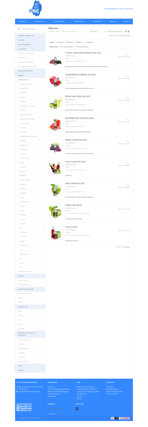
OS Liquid (22, 189)
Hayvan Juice (23, 149)
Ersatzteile (21, 344)
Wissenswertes (79, 21)
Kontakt (126, 21)
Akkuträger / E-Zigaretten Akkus (27, 66)
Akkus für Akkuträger (24, 340)
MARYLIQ (22, 171)
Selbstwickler (23, 307)
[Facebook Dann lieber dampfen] (77, 409)
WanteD (22, 263)
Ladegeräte (21, 353)
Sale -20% (21, 40)
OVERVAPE (23, 193)
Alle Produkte (39, 21)
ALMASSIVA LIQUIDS (26, 84)
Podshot (22, 210)
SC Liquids (23, 223)
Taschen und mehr (23, 361)
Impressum (51, 387)
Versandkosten (126, 247)
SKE (21, 228)
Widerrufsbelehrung (54, 394)
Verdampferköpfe (23, 348)
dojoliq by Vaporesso (26, 114)
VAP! (21, 250)
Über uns (113, 21)
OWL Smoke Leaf (25, 202)
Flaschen (20, 302)
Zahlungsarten (52, 396)
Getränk (69, 42)
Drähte (20, 311)
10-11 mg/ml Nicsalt (67, 47)
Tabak (20, 366)
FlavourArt (23, 128)
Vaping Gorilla (24, 254)
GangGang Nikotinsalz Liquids (28, 136)
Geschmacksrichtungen (25, 271)
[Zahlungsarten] (113, 418)
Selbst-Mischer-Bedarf (26, 289)
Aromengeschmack (24, 285)
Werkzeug (21, 328)
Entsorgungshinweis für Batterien (87, 389)
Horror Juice (23, 154)
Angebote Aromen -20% (26, 35)
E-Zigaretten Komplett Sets (26, 53)
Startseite (22, 21)
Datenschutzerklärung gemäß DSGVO (59, 389)
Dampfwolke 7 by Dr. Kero (27, 106)
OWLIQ (22, 197)
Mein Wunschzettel (112, 394)
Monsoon (22, 176)
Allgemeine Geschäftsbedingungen (58, 391)
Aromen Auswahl (23, 280)
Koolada (89, 42)
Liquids (20, 75)
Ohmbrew (23, 184)
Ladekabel (21, 357)
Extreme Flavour (24, 123)
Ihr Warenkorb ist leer (114, 9)
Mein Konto (128, 9)
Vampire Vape (24, 245)
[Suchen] (18, 28)
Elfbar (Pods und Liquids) (27, 119)
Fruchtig (60, 42)
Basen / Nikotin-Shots (24, 293)
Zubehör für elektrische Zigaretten (26, 334)
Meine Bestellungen (112, 389)
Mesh (19, 320)
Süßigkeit (79, 42)
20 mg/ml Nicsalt (83, 47)
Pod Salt (22, 206)
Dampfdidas (23, 93)
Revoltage (23, 215)
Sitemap (79, 398)
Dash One (22, 110)
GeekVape (23, 141)
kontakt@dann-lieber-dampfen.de (29, 391)
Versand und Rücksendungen (86, 387)
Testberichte (97, 21)
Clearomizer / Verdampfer (26, 62)
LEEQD (22, 162)
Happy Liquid (24, 145)
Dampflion (23, 97)
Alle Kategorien (59, 21)
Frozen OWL (23, 132)
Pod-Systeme (22, 58)
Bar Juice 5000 (24, 88)
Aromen (21, 276)
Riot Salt (22, 219)
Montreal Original (25, 180)
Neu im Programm (24, 44)
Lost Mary (23, 167)
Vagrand (22, 241)
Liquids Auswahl (23, 80)
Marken (20, 370)
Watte (20, 324)
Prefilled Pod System (25, 71)
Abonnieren (52, 414)
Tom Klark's (23, 237)
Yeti (21, 267)
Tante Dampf (23, 232)
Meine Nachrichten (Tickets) (114, 391)
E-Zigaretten (22, 49)
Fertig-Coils (21, 315)
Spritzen (20, 298)
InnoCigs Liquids (24, 158)
